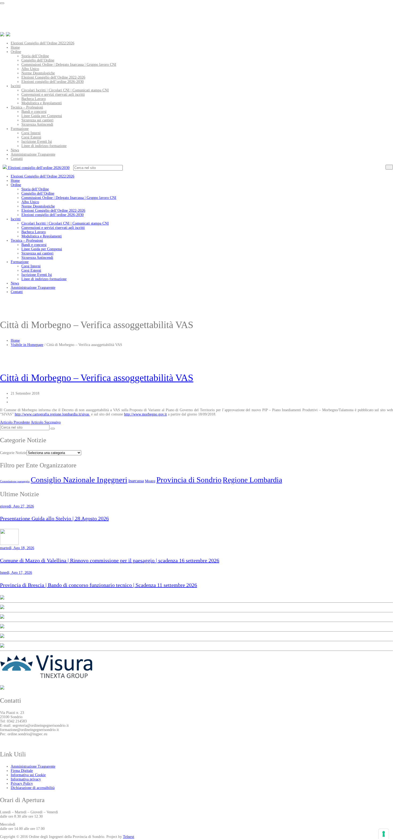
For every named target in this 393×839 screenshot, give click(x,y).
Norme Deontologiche (38, 73)
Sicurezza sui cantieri (37, 120)
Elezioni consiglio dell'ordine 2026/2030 (38, 168)
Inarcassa (136, 480)
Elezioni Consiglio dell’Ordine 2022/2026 (42, 43)
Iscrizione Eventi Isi (36, 142)
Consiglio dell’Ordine (37, 60)
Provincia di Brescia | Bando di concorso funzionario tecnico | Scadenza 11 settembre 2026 (98, 585)
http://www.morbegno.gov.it (145, 414)
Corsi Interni (31, 133)
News (15, 150)
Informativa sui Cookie (28, 775)
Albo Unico (30, 69)
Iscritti (16, 86)
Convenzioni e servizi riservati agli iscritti (53, 95)
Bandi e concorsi (34, 112)
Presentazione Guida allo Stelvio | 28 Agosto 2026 (54, 518)
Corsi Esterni (31, 137)
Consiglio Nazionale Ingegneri (79, 479)
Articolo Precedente (15, 422)
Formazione (20, 129)
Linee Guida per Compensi (41, 116)
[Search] (389, 167)
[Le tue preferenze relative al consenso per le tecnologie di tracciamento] (384, 834)
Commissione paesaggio (15, 481)
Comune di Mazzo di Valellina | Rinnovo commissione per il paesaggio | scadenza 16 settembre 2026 (109, 560)
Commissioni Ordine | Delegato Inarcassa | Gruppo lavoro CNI (68, 65)
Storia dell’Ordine (35, 56)
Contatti (17, 159)
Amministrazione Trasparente (33, 154)
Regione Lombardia (252, 480)
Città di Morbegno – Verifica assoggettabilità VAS (96, 377)
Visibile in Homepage (27, 345)
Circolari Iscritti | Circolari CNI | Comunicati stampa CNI (65, 90)
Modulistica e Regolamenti (41, 103)
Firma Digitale (22, 771)
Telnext (128, 837)
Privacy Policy (22, 784)
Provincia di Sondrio (189, 479)
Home (15, 47)
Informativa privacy (26, 779)
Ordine (16, 52)
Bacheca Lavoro (33, 99)
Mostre (150, 481)
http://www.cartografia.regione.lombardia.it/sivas (52, 414)
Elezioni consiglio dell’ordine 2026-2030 (52, 82)
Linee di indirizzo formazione (44, 146)
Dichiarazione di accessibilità (33, 788)
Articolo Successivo (46, 422)
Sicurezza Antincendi (37, 124)
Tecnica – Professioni (27, 107)
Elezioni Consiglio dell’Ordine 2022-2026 (53, 77)
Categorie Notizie (13, 453)
